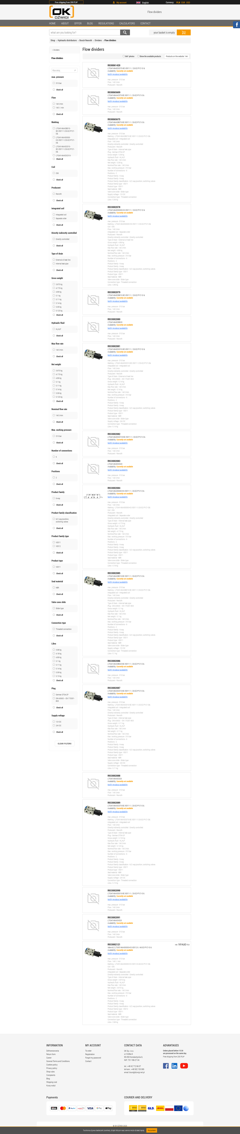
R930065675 (114, 119)
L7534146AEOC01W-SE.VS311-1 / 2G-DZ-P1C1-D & (126, 437)
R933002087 (114, 687)
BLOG (90, 23)
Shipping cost (51, 1082)
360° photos (129, 56)
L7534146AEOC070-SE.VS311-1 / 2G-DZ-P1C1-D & (126, 68)
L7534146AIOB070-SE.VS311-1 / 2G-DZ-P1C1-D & (126, 122)
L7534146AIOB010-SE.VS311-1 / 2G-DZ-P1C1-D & (126, 576)
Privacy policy (51, 1068)
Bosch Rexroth (85, 40)
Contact (88, 1061)
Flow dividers (110, 40)
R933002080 (114, 319)
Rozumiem (152, 1130)
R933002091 (114, 917)
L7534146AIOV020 (115, 920)
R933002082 (114, 434)
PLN (178, 2)
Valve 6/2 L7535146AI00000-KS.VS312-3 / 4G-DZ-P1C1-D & (130, 947)
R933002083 (114, 461)
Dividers (98, 40)
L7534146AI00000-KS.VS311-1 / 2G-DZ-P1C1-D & (126, 491)
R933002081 (114, 346)
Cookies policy (52, 1064)
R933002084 (114, 488)
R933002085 (114, 573)
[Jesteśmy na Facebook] (236, 26)
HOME (52, 23)
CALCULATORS (127, 23)
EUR (183, 2)
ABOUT (65, 23)
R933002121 (114, 944)
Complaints (50, 1075)
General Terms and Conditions (58, 1061)
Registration (90, 1054)
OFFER (78, 23)
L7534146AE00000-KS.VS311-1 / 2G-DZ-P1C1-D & (126, 210)
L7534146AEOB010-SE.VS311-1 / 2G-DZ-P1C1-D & (126, 295)
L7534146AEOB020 (115, 322)
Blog (48, 1078)
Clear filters (65, 743)
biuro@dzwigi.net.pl (137, 1072)
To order (88, 1050)
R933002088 (114, 775)
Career (49, 1057)
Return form (51, 1054)
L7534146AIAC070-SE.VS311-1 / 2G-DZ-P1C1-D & (126, 95)
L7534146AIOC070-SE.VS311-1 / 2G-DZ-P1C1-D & (126, 805)
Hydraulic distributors (67, 40)
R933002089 (114, 802)
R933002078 (114, 207)
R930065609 (114, 92)
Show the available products (150, 56)
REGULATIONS (106, 23)
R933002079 (114, 292)
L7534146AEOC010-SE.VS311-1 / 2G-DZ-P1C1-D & (126, 349)
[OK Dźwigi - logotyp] (61, 19)
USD (188, 2)
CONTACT (145, 23)
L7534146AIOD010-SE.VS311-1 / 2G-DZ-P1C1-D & (126, 893)
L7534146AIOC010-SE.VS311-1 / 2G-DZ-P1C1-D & (126, 690)
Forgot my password (93, 1057)
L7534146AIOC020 (115, 778)
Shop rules (50, 1071)
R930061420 (114, 65)
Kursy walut (50, 1085)
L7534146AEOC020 (115, 464)
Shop (53, 40)
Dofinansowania (52, 1050)
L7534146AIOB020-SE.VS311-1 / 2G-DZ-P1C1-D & (126, 664)
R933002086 (114, 661)
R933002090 (114, 890)
